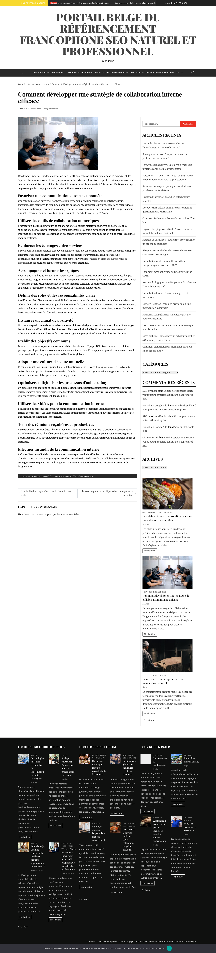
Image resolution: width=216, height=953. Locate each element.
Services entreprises (41, 476)
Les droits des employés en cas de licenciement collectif (47, 493)
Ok (169, 948)
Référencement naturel (79, 73)
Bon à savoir (141, 941)
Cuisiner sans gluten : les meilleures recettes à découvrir (129, 767)
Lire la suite (86, 817)
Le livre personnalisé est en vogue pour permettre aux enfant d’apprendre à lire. (167, 394)
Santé (34, 755)
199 (150, 720)
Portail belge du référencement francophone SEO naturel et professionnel (108, 34)
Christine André (151, 437)
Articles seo (101, 73)
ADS (144, 416)
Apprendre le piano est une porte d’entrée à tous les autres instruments (160, 830)
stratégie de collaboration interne (77, 476)
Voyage (130, 941)
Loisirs (170, 941)
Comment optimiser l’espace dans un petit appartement (98, 833)
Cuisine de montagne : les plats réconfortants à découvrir (99, 767)
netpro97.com (100, 213)
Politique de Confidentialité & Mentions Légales (157, 73)
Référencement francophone (48, 73)
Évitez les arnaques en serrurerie (190, 827)
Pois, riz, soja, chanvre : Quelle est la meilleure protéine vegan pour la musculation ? (110, 3)
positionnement (120, 73)
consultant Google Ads (154, 405)
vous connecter (38, 514)
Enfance (157, 817)
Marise (55, 109)
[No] (213, 950)
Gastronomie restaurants (158, 512)
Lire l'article (149, 550)
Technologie (190, 941)
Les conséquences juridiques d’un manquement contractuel (107, 493)
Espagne (188, 755)
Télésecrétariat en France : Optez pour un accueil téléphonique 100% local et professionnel (69, 859)
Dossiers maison (157, 941)
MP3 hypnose (149, 390)
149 (24, 926)
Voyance (157, 755)
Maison (96, 823)
